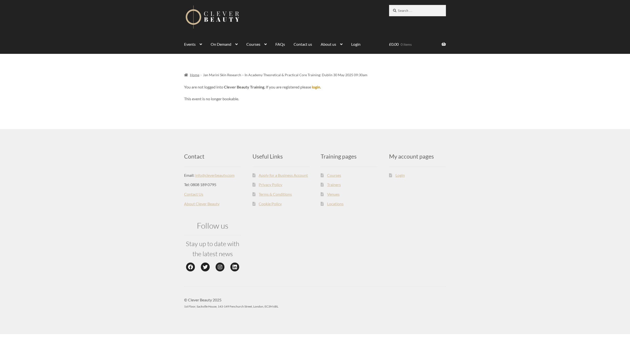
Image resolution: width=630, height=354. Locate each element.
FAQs (280, 44)
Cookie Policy (270, 203)
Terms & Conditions (275, 194)
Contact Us (193, 194)
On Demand (221, 44)
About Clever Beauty (202, 203)
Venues (333, 194)
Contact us (303, 44)
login (316, 87)
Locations (335, 203)
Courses (253, 44)
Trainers (334, 184)
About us (328, 44)
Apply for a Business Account (283, 175)
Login (356, 44)
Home (194, 75)
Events (190, 44)
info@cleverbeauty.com (215, 175)
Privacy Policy (270, 184)
